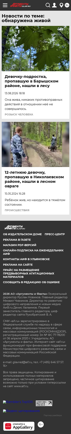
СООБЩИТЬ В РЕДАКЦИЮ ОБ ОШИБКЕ (31, 282)
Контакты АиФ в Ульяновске (26, 259)
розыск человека (19, 114)
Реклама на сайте (18, 264)
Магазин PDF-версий (19, 245)
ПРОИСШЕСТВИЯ (17, 210)
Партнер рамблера (53, 415)
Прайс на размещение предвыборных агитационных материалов (28, 273)
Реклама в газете (17, 239)
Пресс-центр (55, 234)
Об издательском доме (22, 234)
